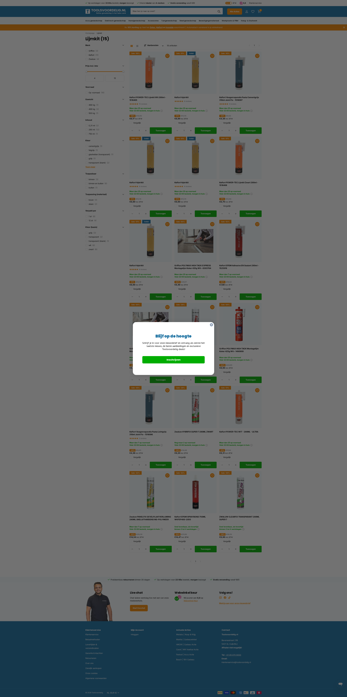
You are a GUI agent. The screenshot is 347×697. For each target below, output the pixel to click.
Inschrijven (174, 359)
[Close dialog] (211, 324)
